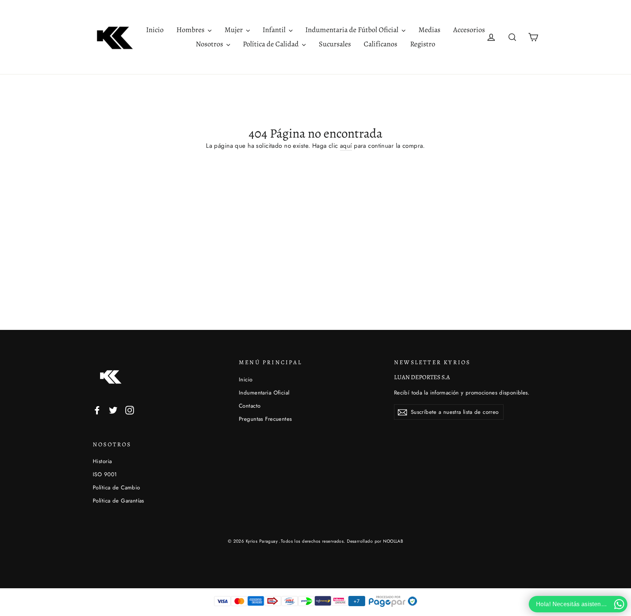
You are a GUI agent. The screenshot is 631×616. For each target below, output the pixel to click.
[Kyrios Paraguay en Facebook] (97, 410)
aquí (346, 145)
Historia (102, 461)
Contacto (249, 406)
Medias (429, 30)
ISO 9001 (105, 474)
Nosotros (210, 44)
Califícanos (380, 44)
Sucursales (335, 44)
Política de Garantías (118, 501)
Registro (422, 44)
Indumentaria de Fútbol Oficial (352, 30)
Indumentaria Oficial (264, 393)
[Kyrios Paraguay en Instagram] (129, 410)
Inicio (155, 30)
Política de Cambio (116, 488)
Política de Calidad (271, 44)
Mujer (234, 30)
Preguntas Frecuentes (265, 419)
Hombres (191, 30)
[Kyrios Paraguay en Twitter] (113, 410)
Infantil (275, 30)
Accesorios (469, 30)
